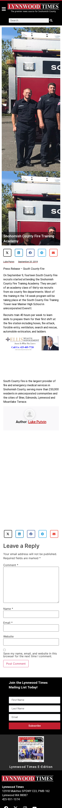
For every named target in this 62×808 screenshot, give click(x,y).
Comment (10, 565)
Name (8, 608)
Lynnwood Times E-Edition (31, 767)
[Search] (51, 20)
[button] (7, 253)
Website (8, 636)
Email (8, 622)
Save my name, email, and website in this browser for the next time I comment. (30, 655)
